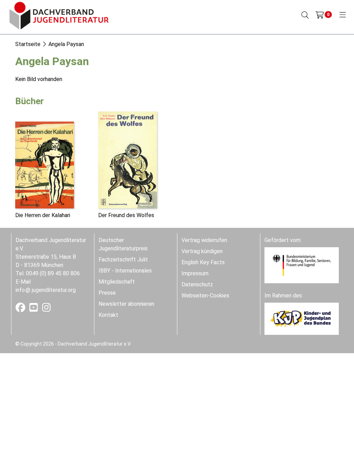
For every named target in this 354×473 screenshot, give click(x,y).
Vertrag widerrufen (204, 240)
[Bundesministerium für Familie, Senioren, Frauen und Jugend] (301, 264)
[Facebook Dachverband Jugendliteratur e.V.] (21, 309)
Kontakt (108, 315)
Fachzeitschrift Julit (123, 259)
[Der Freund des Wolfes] (127, 159)
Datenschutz (197, 284)
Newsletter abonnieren (126, 304)
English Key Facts (203, 262)
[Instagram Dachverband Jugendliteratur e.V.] (46, 309)
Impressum (194, 273)
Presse (107, 292)
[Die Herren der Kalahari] (44, 164)
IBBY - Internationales (125, 270)
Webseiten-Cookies (205, 295)
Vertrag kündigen (202, 251)
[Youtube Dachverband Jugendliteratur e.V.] (34, 309)
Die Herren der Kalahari (42, 215)
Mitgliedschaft (117, 281)
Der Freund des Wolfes (126, 215)
